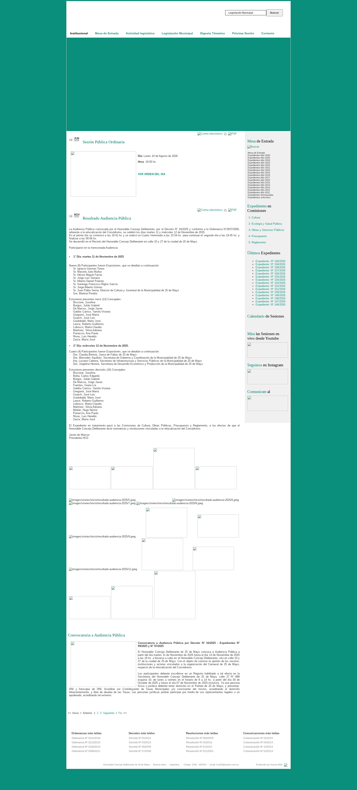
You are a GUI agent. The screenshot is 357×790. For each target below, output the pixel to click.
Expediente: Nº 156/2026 (270, 273)
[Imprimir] (225, 134)
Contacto (267, 33)
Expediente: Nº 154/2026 (270, 279)
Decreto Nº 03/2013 (140, 742)
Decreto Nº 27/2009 (140, 751)
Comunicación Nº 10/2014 (258, 746)
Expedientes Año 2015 (259, 182)
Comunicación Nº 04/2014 (258, 742)
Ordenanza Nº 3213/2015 (86, 742)
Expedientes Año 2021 (259, 167)
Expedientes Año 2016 (259, 180)
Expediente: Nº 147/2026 (270, 301)
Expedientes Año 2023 (259, 162)
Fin (120, 713)
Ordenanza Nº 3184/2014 (86, 746)
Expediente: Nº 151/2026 (270, 289)
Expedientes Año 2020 (259, 170)
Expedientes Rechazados (261, 195)
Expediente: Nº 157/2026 (270, 270)
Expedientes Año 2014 (259, 185)
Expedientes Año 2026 (259, 155)
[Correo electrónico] (210, 133)
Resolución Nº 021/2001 (200, 751)
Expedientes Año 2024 (259, 160)
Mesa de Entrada (107, 33)
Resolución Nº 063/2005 (200, 738)
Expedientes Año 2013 (259, 187)
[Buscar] (253, 146)
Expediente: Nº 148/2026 (270, 298)
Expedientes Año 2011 (259, 192)
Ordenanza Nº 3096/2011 (86, 751)
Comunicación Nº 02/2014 (258, 751)
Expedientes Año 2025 (259, 157)
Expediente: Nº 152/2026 (270, 286)
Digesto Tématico (212, 33)
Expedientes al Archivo (259, 197)
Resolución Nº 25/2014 (199, 742)
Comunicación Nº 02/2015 (258, 738)
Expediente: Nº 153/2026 (270, 282)
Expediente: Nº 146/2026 (270, 304)
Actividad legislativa (140, 33)
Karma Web (276, 764)
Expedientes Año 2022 (259, 165)
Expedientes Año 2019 (259, 172)
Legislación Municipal (177, 33)
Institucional (79, 33)
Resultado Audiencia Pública (107, 218)
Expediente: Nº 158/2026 (270, 267)
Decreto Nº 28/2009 (140, 746)
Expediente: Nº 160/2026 (270, 261)
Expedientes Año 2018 (259, 175)
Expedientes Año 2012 (259, 190)
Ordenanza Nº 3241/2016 (86, 738)
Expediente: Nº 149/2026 (270, 295)
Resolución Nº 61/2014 (199, 746)
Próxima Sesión (243, 33)
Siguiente (108, 713)
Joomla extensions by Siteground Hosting (178, 785)
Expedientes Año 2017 (259, 177)
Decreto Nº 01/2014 (140, 738)
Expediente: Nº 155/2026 (270, 276)
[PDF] (232, 133)
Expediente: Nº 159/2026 (270, 264)
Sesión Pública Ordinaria (104, 142)
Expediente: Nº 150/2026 (270, 292)
